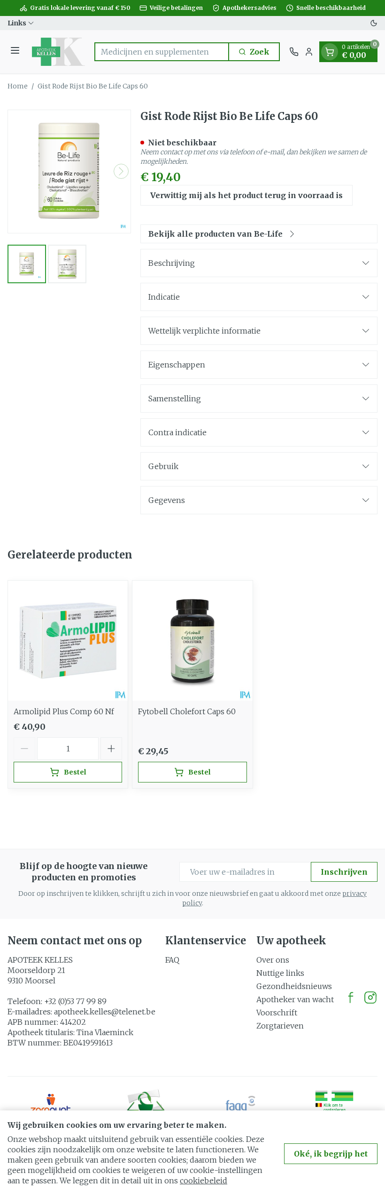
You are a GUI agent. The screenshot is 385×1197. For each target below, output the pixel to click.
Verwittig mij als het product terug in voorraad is (246, 195)
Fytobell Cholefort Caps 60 (187, 711)
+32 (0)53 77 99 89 (75, 1001)
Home (18, 86)
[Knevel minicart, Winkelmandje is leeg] (329, 51)
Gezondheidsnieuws (294, 986)
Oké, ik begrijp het (331, 1153)
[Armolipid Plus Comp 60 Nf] (68, 641)
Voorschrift (276, 1012)
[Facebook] (351, 997)
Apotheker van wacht (295, 999)
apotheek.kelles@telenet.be (104, 1011)
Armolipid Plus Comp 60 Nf (64, 711)
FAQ (172, 960)
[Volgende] (121, 171)
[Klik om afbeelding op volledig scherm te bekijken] (69, 171)
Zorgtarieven (280, 1025)
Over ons (272, 960)
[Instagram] (370, 997)
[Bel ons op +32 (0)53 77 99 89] (294, 51)
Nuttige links (280, 973)
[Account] (309, 51)
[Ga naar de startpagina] (58, 52)
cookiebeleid (203, 1180)
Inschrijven (344, 872)
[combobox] (161, 51)
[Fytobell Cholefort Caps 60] (192, 641)
